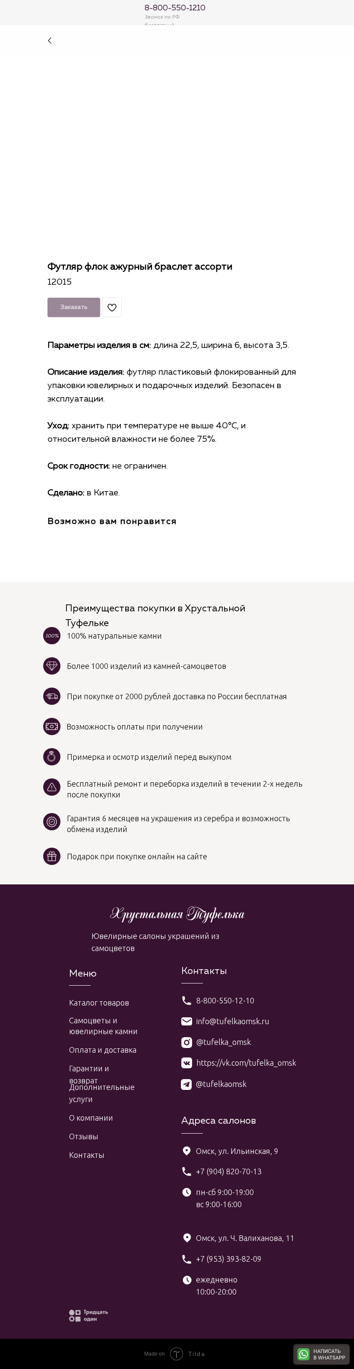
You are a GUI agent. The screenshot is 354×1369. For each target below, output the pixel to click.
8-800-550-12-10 (225, 1000)
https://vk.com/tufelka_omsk (246, 1062)
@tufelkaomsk (221, 1084)
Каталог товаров (99, 1002)
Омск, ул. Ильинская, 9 (237, 1151)
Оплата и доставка (102, 1049)
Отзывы (83, 1136)
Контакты (86, 1154)
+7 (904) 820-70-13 (229, 1171)
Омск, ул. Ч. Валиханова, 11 (245, 1238)
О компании (91, 1117)
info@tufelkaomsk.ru (232, 1021)
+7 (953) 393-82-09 (229, 1258)
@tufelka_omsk (223, 1042)
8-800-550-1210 (175, 8)
